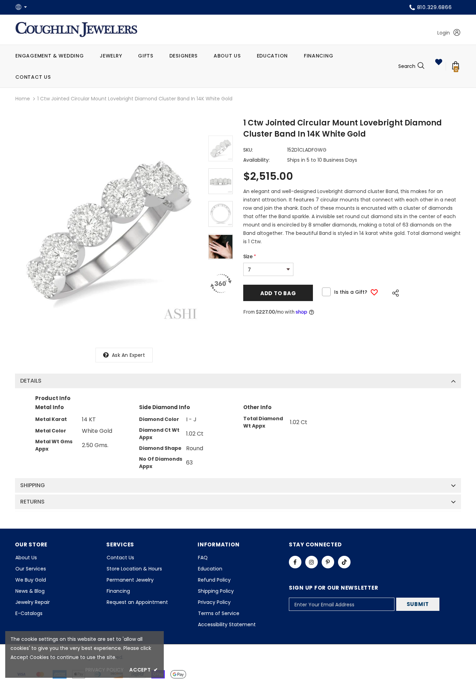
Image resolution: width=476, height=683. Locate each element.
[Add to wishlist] (374, 292)
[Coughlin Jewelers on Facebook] (295, 562)
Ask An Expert (128, 355)
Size (249, 256)
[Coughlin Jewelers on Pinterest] (328, 562)
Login (443, 32)
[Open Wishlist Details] (439, 62)
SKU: (248, 149)
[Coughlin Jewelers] (76, 30)
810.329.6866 (434, 7)
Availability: (256, 159)
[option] (108, 230)
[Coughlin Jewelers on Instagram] (311, 562)
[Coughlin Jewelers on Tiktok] (344, 562)
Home (22, 98)
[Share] (393, 292)
